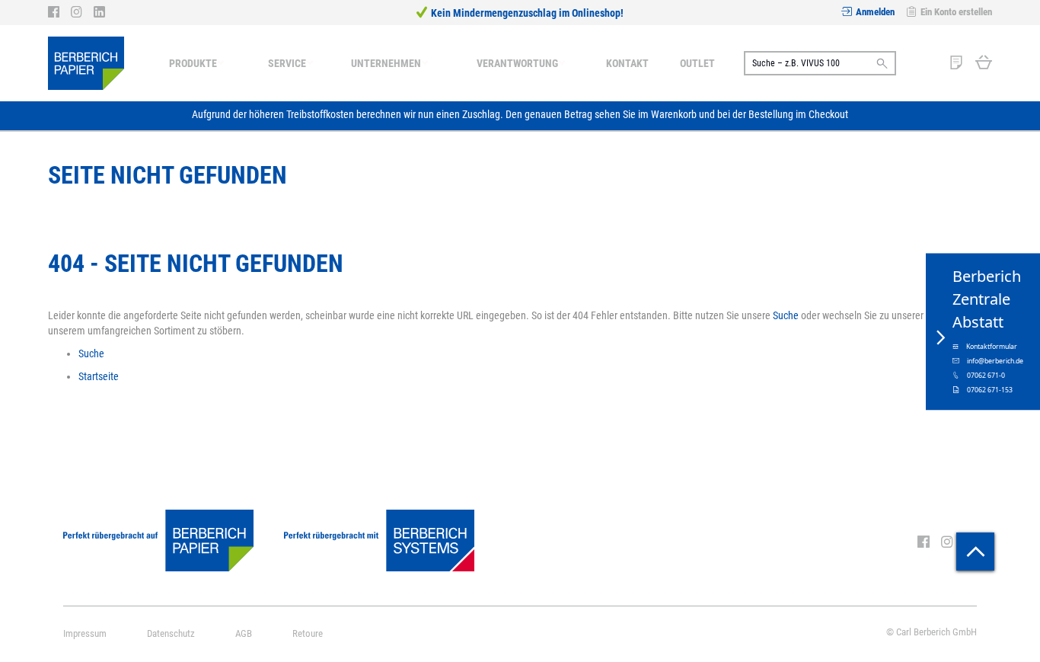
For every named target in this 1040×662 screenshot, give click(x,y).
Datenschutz (171, 633)
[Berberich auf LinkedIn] (99, 12)
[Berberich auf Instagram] (82, 12)
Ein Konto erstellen (956, 12)
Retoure (307, 633)
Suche (786, 315)
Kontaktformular (991, 345)
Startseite (98, 376)
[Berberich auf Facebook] (59, 12)
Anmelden (875, 12)
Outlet (697, 63)
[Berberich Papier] (86, 63)
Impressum (85, 633)
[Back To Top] (975, 551)
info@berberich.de (995, 360)
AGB (243, 633)
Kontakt (627, 63)
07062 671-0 (986, 374)
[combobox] (820, 63)
